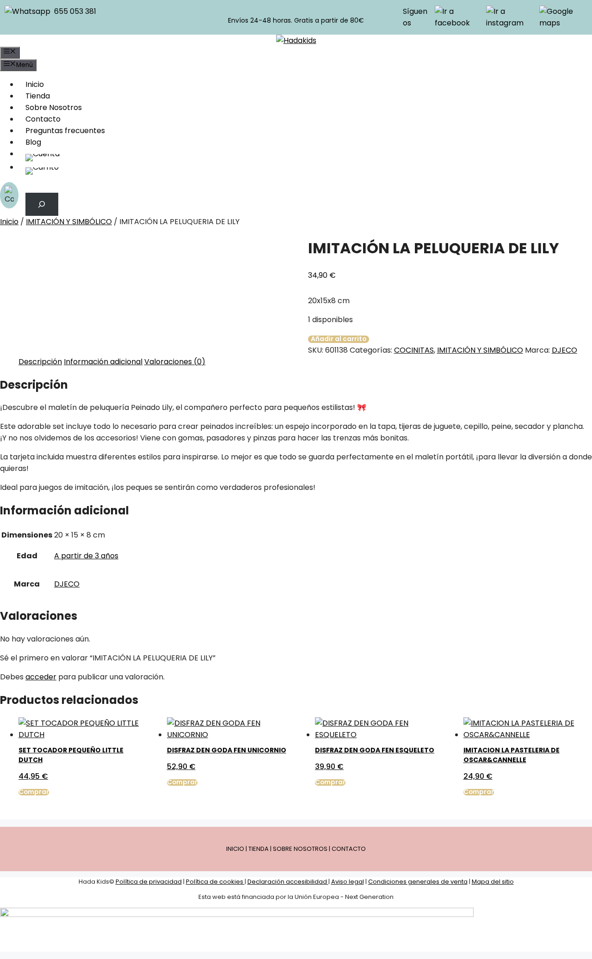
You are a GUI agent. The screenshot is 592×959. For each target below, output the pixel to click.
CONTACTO (349, 848)
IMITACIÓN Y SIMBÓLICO (69, 221)
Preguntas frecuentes (65, 130)
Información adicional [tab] (103, 361)
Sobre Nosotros (53, 107)
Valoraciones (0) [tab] (174, 361)
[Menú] (10, 53)
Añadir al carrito (338, 339)
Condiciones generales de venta (418, 881)
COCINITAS (414, 350)
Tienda (37, 96)
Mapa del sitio (493, 881)
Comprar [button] (33, 792)
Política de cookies (215, 881)
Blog (33, 142)
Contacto (43, 119)
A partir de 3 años (86, 555)
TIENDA (258, 848)
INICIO (235, 848)
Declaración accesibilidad (287, 881)
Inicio (34, 84)
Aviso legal (347, 881)
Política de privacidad (149, 881)
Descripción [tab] (40, 361)
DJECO (564, 350)
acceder (40, 677)
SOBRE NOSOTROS (300, 848)
